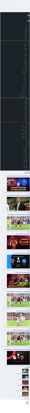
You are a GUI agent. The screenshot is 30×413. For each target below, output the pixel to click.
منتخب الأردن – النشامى (25, 138)
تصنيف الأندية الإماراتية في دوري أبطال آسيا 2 (23, 310)
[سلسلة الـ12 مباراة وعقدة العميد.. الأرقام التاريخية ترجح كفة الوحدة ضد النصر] (18, 229)
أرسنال (25, 52)
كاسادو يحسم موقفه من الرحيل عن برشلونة (24, 6)
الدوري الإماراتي (25, 114)
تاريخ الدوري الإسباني (25, 158)
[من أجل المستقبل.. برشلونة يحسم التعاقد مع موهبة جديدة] (25, 384)
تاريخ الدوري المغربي (25, 169)
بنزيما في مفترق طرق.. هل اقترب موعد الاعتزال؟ (24, 2)
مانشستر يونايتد (24, 48)
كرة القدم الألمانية (25, 63)
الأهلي (24, 81)
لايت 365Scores (26, 39)
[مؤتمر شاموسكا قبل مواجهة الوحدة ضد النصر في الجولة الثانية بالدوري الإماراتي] (18, 210)
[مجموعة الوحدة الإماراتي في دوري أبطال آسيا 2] (18, 287)
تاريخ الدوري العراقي (25, 167)
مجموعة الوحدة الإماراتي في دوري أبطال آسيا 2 (23, 272)
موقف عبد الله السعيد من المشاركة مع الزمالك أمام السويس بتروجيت (22, 373)
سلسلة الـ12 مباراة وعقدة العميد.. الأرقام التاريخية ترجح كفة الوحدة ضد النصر (18, 214)
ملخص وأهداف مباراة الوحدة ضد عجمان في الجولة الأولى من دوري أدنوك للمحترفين (17, 349)
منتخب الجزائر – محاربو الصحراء (24, 136)
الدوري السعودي (25, 105)
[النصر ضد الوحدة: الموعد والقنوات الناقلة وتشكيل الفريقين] (18, 268)
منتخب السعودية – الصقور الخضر (24, 125)
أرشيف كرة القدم (27, 145)
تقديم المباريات (26, 28)
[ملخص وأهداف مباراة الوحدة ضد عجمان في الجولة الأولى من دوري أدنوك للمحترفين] (18, 364)
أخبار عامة (26, 26)
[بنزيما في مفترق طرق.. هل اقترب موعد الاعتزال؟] (25, 378)
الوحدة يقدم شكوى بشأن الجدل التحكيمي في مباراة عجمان (21, 330)
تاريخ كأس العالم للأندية (25, 147)
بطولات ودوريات (27, 401)
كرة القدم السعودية (24, 72)
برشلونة (25, 59)
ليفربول (25, 50)
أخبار (29, 174)
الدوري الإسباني (25, 103)
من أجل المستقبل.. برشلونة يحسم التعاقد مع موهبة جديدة (23, 385)
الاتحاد (24, 74)
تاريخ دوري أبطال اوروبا (25, 149)
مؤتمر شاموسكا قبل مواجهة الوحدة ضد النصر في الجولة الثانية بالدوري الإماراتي (18, 195)
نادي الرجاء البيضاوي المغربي (22, 94)
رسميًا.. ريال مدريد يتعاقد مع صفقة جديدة (25, 5)
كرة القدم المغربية (24, 92)
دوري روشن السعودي (24, 70)
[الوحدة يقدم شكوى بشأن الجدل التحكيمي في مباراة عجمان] (18, 345)
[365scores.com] (28, 21)
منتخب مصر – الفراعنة (25, 127)
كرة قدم (28, 41)
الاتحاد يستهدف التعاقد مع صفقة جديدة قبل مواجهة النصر (23, 4)
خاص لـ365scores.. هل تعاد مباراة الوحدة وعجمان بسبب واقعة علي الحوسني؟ (18, 291)
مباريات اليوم (27, 403)
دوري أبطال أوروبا (25, 116)
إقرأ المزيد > (28, 193)
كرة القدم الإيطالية (25, 61)
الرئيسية (29, 171)
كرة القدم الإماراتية (24, 83)
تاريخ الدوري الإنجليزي (25, 156)
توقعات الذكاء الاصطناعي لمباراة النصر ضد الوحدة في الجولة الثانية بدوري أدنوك (18, 175)
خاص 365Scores (25, 37)
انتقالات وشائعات (25, 30)
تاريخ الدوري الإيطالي (25, 160)
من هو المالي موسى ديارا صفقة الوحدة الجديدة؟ (23, 233)
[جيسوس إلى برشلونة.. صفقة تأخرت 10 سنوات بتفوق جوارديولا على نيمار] (25, 390)
